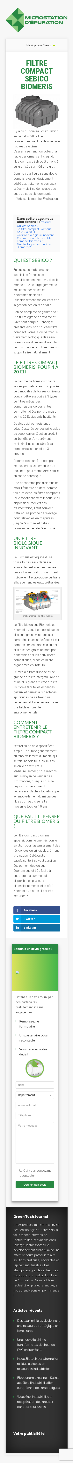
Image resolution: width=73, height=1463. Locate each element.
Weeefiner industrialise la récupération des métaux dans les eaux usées (35, 1402)
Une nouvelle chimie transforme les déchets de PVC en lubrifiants (36, 1345)
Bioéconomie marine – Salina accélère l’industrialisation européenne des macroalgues (38, 1383)
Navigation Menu (38, 45)
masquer (45, 222)
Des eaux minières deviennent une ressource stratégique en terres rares (38, 1326)
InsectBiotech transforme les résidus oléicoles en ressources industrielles (38, 1364)
